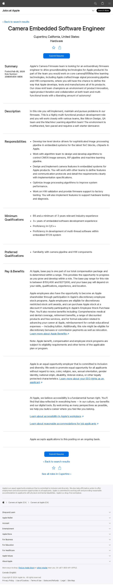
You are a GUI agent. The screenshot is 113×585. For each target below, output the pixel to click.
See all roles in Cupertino (56, 473)
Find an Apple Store (26, 568)
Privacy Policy (8, 581)
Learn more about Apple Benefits (48, 333)
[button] (95, 3)
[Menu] (109, 3)
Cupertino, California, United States (56, 37)
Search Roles (103, 11)
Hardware (56, 41)
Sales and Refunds (51, 581)
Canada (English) (9, 573)
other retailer (42, 568)
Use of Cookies (22, 581)
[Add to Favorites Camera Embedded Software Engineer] (53, 47)
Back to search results (16, 21)
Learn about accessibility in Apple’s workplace (55, 416)
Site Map (71, 581)
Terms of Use (36, 581)
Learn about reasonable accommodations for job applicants (63, 423)
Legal (63, 581)
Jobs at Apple (11, 10)
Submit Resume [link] (56, 56)
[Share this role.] (60, 47)
